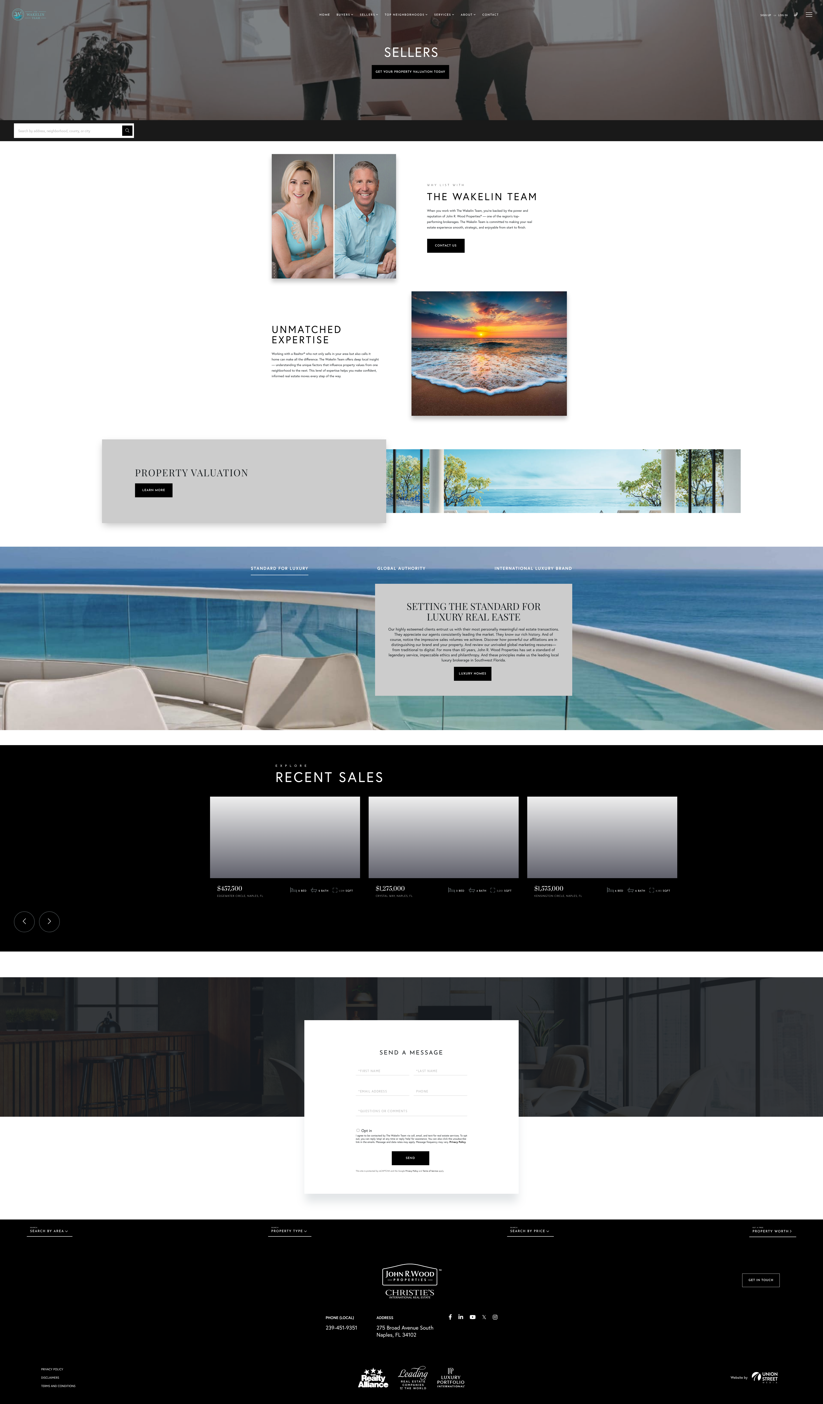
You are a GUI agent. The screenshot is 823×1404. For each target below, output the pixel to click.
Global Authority (401, 568)
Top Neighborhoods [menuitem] (405, 15)
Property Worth (770, 1231)
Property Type (287, 1231)
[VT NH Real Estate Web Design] (765, 1377)
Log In (783, 15)
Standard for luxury (279, 568)
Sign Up (765, 15)
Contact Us (446, 245)
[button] (127, 131)
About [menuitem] (467, 15)
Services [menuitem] (442, 15)
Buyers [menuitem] (343, 15)
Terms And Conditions (58, 1386)
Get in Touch (760, 1280)
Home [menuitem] (324, 15)
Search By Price (527, 1231)
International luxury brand (533, 568)
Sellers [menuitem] (367, 15)
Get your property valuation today (410, 72)
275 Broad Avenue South (405, 1331)
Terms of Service (430, 1170)
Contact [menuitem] (490, 15)
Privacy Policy (457, 1142)
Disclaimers (50, 1377)
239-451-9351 (796, 14)
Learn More (153, 490)
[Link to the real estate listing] (285, 837)
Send (410, 1158)
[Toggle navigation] (809, 14)
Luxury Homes (472, 673)
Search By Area (47, 1231)
